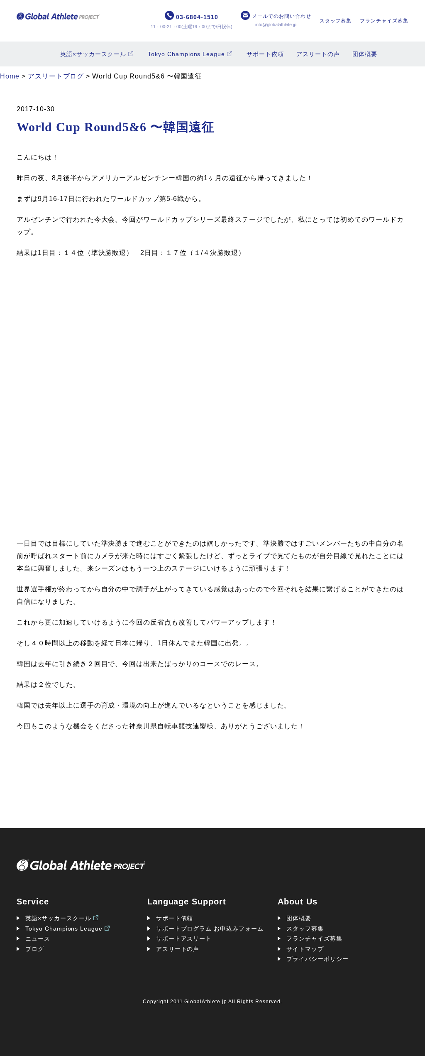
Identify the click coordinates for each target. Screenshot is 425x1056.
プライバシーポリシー (317, 959)
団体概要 (364, 54)
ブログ (34, 949)
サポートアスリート (184, 938)
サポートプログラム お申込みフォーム (210, 928)
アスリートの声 (318, 54)
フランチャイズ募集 (384, 21)
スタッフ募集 (336, 21)
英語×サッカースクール (93, 54)
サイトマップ (305, 949)
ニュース (37, 938)
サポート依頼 (265, 54)
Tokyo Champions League (186, 54)
